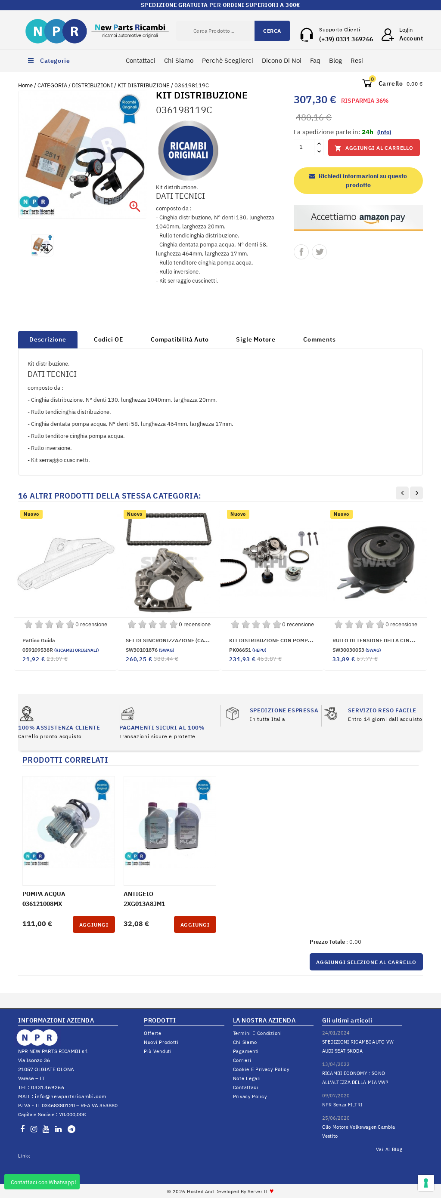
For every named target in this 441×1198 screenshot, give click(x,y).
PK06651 (247, 650)
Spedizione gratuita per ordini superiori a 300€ (220, 5)
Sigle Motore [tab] (256, 339)
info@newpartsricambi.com (70, 1096)
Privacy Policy (250, 1096)
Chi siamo (245, 1042)
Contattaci (140, 60)
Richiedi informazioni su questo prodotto (362, 180)
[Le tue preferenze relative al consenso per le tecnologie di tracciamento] (426, 1183)
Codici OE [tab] (108, 339)
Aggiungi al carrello (374, 148)
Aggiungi (94, 924)
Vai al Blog (389, 1149)
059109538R (60, 650)
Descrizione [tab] (47, 339)
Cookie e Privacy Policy (261, 1069)
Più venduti (158, 1051)
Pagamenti (246, 1051)
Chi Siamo (178, 60)
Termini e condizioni (257, 1033)
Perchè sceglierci (227, 60)
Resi (357, 60)
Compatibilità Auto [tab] (179, 339)
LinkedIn (24, 1156)
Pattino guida (38, 640)
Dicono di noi (281, 60)
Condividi (301, 252)
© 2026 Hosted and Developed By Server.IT (220, 1192)
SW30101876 (150, 650)
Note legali (247, 1078)
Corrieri (242, 1060)
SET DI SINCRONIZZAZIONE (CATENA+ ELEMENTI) (187, 640)
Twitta (319, 252)
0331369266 (48, 1087)
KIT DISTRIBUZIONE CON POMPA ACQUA (279, 640)
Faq (315, 60)
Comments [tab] (319, 339)
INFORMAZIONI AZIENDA (56, 1020)
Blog (335, 60)
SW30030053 (356, 650)
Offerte (152, 1033)
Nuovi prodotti (161, 1042)
